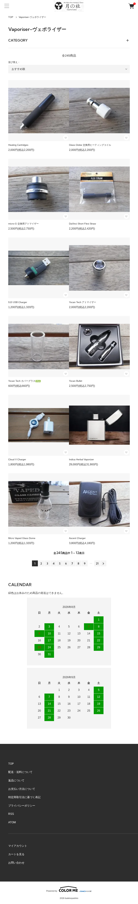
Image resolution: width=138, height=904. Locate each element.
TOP (10, 17)
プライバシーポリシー (21, 805)
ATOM (12, 822)
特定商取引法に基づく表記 (24, 797)
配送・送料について (20, 772)
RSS (11, 813)
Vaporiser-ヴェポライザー (32, 17)
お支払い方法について (21, 788)
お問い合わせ (16, 862)
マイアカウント (17, 845)
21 (97, 563)
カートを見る (16, 854)
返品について (16, 780)
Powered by (51, 891)
